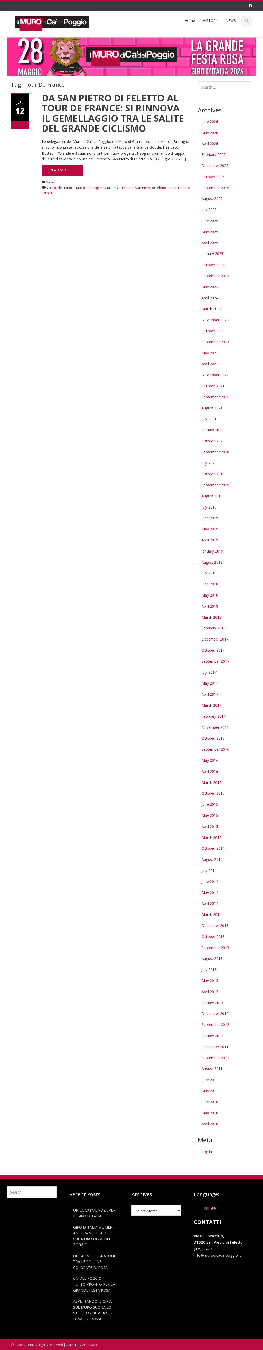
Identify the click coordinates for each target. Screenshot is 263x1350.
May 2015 (210, 815)
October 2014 (213, 848)
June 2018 (210, 584)
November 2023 (215, 319)
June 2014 (210, 881)
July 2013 (209, 969)
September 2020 (215, 452)
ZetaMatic (90, 1344)
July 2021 (209, 418)
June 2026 (210, 121)
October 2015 (213, 793)
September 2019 (215, 485)
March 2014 (211, 914)
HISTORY (210, 20)
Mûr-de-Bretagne (89, 187)
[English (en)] (213, 1207)
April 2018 (210, 606)
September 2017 (215, 661)
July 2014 (209, 870)
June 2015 (210, 804)
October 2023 (213, 330)
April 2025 (210, 242)
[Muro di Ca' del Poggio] (52, 22)
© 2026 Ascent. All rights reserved (37, 1344)
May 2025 (210, 231)
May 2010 (210, 1112)
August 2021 (212, 408)
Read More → (62, 170)
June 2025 (210, 220)
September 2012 (215, 1024)
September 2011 (215, 1057)
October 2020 (213, 441)
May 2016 (210, 760)
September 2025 (215, 187)
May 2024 (210, 286)
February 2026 (214, 154)
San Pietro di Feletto (150, 187)
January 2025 (212, 253)
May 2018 (210, 595)
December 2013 (215, 925)
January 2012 (212, 1035)
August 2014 (212, 859)
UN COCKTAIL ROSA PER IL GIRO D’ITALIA (94, 1213)
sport (172, 187)
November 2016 (215, 727)
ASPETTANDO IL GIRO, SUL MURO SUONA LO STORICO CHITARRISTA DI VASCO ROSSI (93, 1310)
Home (190, 20)
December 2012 (215, 1013)
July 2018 (209, 573)
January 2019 (212, 551)
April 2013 (210, 991)
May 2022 (210, 352)
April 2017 (210, 694)
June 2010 (210, 1101)
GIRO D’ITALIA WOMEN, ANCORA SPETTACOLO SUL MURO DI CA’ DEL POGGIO (93, 1236)
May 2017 (210, 683)
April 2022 (210, 363)
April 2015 (210, 826)
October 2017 (213, 650)
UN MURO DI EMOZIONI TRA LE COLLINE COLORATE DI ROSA (94, 1261)
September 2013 (215, 947)
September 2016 (215, 749)
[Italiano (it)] (206, 1207)
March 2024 (211, 308)
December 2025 (215, 165)
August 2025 (212, 198)
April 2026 (210, 143)
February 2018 (214, 628)
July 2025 (209, 209)
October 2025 (213, 176)
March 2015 (211, 837)
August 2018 (212, 562)
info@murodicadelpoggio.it (217, 1255)
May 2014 (210, 892)
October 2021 (213, 385)
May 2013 (210, 980)
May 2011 (210, 1090)
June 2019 (210, 517)
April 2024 (210, 297)
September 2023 (215, 341)
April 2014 (210, 903)
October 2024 (213, 264)
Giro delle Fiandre (60, 187)
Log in (207, 1151)
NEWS (231, 20)
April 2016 (210, 771)
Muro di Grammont (119, 187)
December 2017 (215, 639)
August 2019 (212, 496)
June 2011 (210, 1079)
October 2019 (213, 473)
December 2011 (215, 1046)
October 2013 (213, 936)
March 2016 (211, 782)
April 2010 (210, 1123)
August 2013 (212, 958)
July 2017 (209, 672)
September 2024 (215, 275)
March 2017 (211, 705)
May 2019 (210, 529)
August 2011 (212, 1068)
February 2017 (214, 716)
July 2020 (209, 463)
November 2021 (215, 374)
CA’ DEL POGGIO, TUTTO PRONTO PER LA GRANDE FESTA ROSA (94, 1284)
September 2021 (215, 397)
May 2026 (210, 132)
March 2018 (211, 617)
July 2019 (209, 507)
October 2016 (213, 738)
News (50, 182)
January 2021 (212, 429)
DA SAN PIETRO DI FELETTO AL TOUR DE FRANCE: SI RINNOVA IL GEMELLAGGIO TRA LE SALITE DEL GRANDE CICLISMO (113, 113)
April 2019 (210, 540)
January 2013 (212, 1002)
